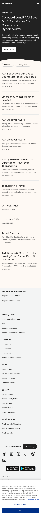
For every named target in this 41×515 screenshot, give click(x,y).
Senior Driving (7, 408)
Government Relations (11, 374)
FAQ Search (6, 349)
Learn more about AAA (11, 319)
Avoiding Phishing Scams (11, 357)
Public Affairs (7, 369)
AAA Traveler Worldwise (11, 428)
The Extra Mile (7, 433)
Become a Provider (9, 328)
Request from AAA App (11, 301)
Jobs (3, 324)
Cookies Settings (20, 504)
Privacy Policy (6, 476)
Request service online (11, 296)
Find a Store (6, 353)
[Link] (4, 454)
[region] (20, 497)
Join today (28, 446)
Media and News (8, 378)
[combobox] (8, 65)
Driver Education (8, 412)
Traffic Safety (7, 394)
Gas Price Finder (8, 383)
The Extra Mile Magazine (11, 424)
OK (20, 511)
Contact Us (6, 344)
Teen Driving (7, 403)
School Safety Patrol (10, 399)
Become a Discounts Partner (13, 332)
